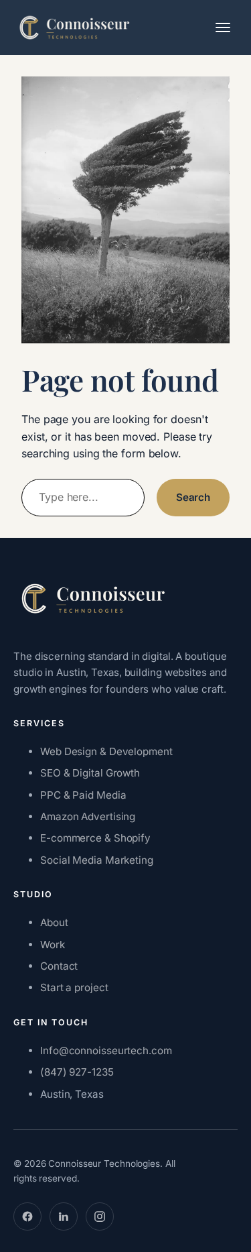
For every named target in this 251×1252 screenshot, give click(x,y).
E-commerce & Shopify (95, 838)
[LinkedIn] (64, 1216)
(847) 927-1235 (77, 1072)
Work (52, 944)
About (54, 922)
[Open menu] (223, 27)
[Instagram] (100, 1216)
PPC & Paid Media (83, 795)
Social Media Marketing (96, 860)
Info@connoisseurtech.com (106, 1050)
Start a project (74, 987)
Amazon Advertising (87, 816)
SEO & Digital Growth (90, 772)
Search (193, 497)
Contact (59, 966)
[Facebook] (27, 1216)
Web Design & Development (106, 751)
